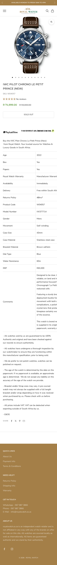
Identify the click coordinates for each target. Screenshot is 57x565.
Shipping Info (9, 485)
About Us (7, 456)
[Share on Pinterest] (20, 421)
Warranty (7, 490)
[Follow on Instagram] (12, 549)
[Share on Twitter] (15, 421)
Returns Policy (9, 480)
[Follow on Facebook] (4, 549)
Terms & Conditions (12, 466)
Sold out (28, 114)
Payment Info (9, 461)
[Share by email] (24, 421)
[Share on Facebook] (11, 421)
